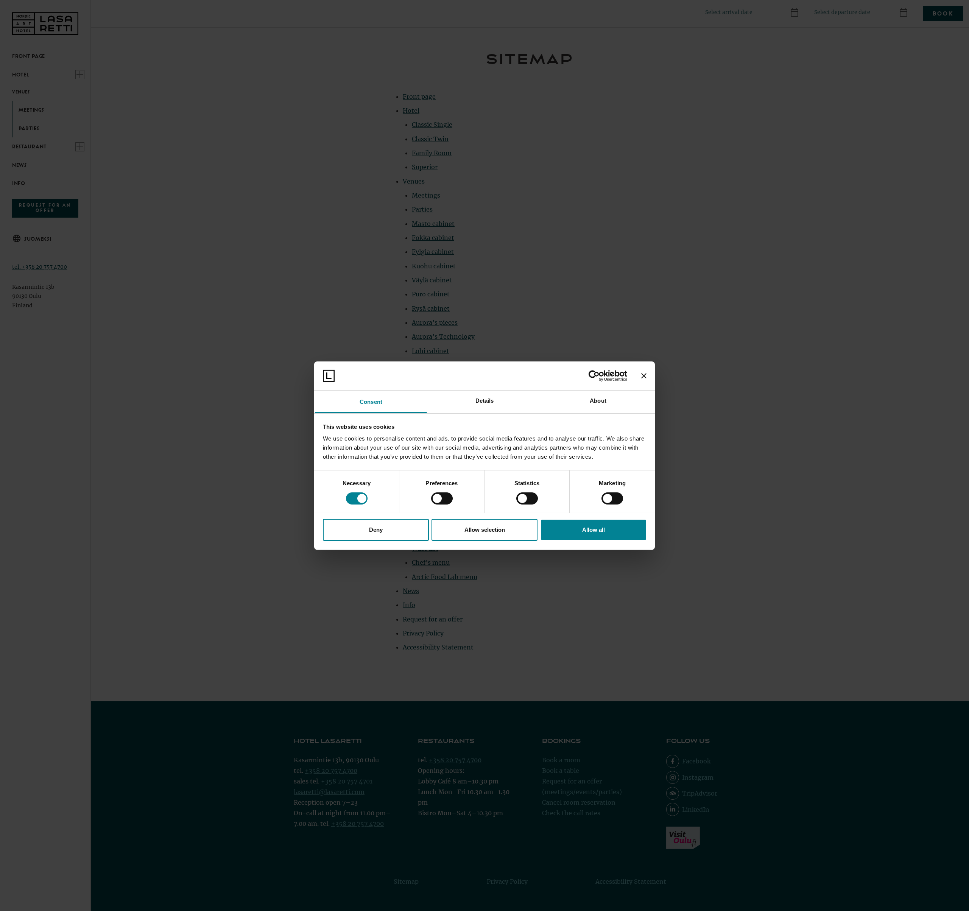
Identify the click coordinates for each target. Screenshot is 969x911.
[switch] (442, 498)
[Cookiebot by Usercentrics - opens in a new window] (594, 376)
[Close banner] (644, 375)
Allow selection (484, 529)
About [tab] (598, 400)
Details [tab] (484, 400)
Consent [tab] (371, 402)
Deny (376, 529)
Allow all (593, 529)
